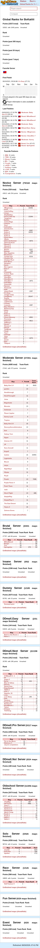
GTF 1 (6, 691)
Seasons (7, 321)
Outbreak (7, 410)
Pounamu (7, 319)
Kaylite (6, 298)
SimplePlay (8, 496)
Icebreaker (8, 227)
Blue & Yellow (9, 683)
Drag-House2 (9, 688)
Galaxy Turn (8, 434)
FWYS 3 (7, 690)
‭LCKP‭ (7, 169)
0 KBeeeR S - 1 (9, 676)
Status (23, 1)
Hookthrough (9, 392)
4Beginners (31, 132)
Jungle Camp (9, 295)
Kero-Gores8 (8, 448)
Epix (5, 341)
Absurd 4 (7, 248)
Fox (28, 143)
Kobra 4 (7, 235)
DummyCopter (9, 604)
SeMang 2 (7, 322)
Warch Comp (8, 812)
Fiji (5, 270)
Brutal (23, 116)
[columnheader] (11, 206)
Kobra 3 (7, 234)
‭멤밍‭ (6, 155)
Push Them (8, 486)
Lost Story (8, 697)
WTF (5, 338)
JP (5, 444)
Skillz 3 (6, 817)
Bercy (33, 128)
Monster (7, 406)
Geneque (7, 275)
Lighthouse (8, 301)
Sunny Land (8, 417)
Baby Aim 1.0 (9, 385)
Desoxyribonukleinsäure (13, 427)
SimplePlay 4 (8, 500)
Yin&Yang (7, 711)
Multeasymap (9, 308)
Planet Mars (8, 237)
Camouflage (8, 222)
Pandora (7, 700)
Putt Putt (7, 851)
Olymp (6, 472)
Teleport (7, 343)
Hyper (6, 437)
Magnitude (8, 403)
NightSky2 (8, 469)
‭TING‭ (7, 157)
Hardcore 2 (8, 809)
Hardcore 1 (8, 807)
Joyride (7, 850)
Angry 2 (7, 679)
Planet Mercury (9, 317)
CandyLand (8, 256)
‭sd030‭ (7, 165)
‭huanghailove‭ (10, 173)
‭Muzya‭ (7, 159)
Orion (6, 310)
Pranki (6, 479)
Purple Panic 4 (9, 482)
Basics (6, 249)
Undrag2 (7, 334)
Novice (23, 132)
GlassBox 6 (8, 279)
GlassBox (7, 277)
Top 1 (6, 333)
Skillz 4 (6, 819)
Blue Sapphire (9, 253)
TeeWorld (7, 329)
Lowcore (7, 305)
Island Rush (8, 291)
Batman (7, 251)
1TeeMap (7, 802)
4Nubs (6, 239)
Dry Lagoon (8, 267)
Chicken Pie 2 (9, 260)
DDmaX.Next (25, 128)
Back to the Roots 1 (11, 635)
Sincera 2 (7, 326)
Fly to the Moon (10, 741)
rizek (6, 489)
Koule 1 (7, 814)
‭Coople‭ (7, 163)
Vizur (6, 336)
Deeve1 (6, 684)
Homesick (7, 288)
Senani (6, 324)
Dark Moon (8, 262)
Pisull (6, 476)
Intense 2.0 (8, 441)
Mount (6, 462)
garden (6, 389)
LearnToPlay (8, 211)
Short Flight (8, 493)
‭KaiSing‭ (8, 167)
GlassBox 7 (31, 136)
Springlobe (31, 145)
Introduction (8, 229)
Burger (6, 543)
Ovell (6, 312)
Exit (5, 430)
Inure (6, 209)
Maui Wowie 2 (9, 307)
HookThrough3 (9, 396)
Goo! (6, 225)
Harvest (7, 286)
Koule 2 (7, 816)
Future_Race (8, 274)
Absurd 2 (7, 246)
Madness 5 (8, 743)
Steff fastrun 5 (9, 884)
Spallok (7, 853)
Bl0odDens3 (31, 116)
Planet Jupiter (9, 413)
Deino (6, 265)
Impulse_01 (8, 693)
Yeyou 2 (7, 507)
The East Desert (10, 503)
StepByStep (8, 215)
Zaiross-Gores (9, 510)
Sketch (6, 328)
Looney (7, 303)
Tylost (6, 707)
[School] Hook (9, 242)
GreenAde (7, 284)
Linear (6, 213)
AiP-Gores (8, 803)
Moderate (24, 112)
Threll (6, 331)
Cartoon (7, 223)
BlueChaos (8, 255)
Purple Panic (8, 702)
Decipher (7, 263)
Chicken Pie (8, 258)
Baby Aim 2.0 (9, 423)
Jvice (6, 399)
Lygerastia (8, 458)
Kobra (6, 230)
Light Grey (8, 300)
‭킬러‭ (6, 171)
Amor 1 (6, 805)
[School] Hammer (10, 241)
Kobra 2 (7, 232)
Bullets (6, 220)
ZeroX (6, 340)
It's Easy (21, 81)
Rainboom (8, 704)
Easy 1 (6, 268)
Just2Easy (8, 296)
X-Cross (7, 709)
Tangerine (7, 218)
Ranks (33, 1)
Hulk (5, 289)
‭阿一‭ (6, 161)
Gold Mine (8, 282)
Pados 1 (7, 314)
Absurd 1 (7, 244)
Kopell (6, 451)
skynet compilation (11, 745)
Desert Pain (8, 686)
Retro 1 (6, 636)
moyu (6, 465)
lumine (6, 455)
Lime (6, 695)
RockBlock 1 (8, 705)
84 (5, 678)
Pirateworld (8, 810)
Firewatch (7, 272)
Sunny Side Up (9, 216)
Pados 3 (7, 315)
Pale (5, 698)
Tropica (7, 420)
